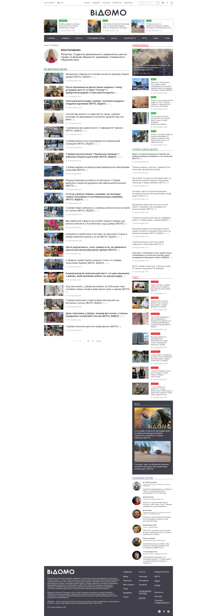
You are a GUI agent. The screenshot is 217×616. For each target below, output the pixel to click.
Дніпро (87, 3)
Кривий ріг (96, 3)
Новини (65, 38)
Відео (156, 38)
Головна (51, 38)
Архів (167, 38)
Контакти (158, 592)
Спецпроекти (130, 38)
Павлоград (128, 3)
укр (58, 3)
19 (93, 341)
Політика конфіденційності (162, 601)
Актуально (144, 580)
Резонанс (143, 576)
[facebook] (167, 3)
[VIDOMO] (108, 13)
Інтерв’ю (143, 584)
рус (62, 3)
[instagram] (163, 3)
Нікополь (106, 3)
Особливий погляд (96, 38)
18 (88, 341)
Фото (144, 38)
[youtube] (172, 3)
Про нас (158, 596)
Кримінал (127, 593)
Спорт (126, 597)
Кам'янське (117, 3)
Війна (125, 576)
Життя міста (128, 584)
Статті (78, 38)
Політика (127, 580)
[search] (158, 3)
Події (125, 589)
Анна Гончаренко (51, 45)
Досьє (114, 38)
